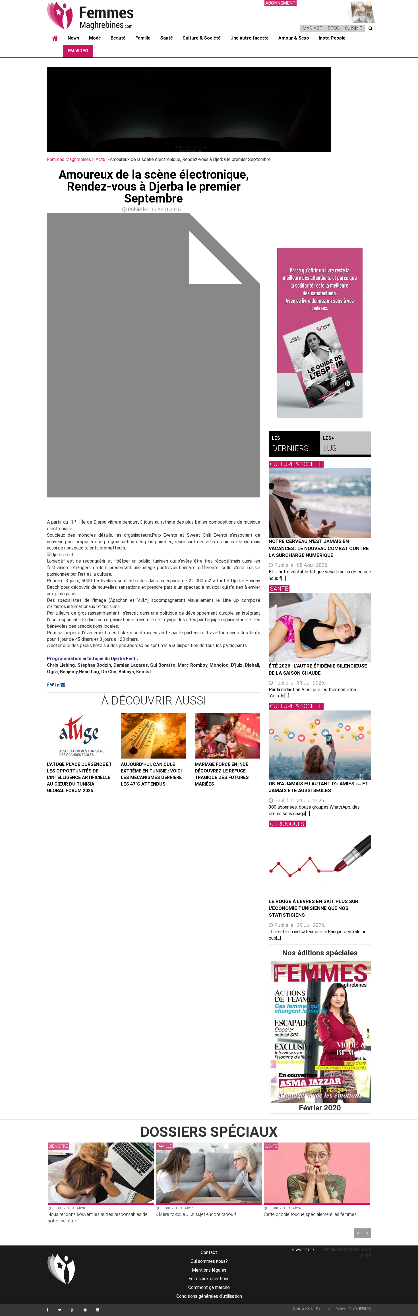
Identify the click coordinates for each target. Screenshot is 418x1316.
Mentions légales (209, 1270)
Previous (38, 357)
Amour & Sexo (293, 38)
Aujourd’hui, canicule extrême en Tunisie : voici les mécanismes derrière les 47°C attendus (151, 774)
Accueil (55, 38)
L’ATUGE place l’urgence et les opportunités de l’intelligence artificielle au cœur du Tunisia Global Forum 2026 (79, 777)
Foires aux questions (209, 1278)
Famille (142, 38)
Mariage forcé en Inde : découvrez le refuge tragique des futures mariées (223, 774)
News (73, 38)
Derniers (290, 444)
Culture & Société (202, 38)
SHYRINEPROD (359, 1309)
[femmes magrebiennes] (98, 15)
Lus (330, 444)
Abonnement (280, 3)
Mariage (312, 28)
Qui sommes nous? (209, 1261)
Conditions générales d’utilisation (209, 1296)
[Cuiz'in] (359, 11)
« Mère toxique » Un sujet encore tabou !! (196, 1214)
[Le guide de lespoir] (320, 333)
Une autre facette (249, 38)
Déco (333, 28)
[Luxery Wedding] (320, 1032)
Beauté (118, 38)
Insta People (332, 38)
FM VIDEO (78, 50)
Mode (95, 38)
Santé (166, 38)
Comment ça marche (209, 1287)
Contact (209, 1252)
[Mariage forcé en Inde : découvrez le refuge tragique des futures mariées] (227, 736)
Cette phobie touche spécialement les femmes (310, 1214)
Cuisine (353, 28)
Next (268, 357)
